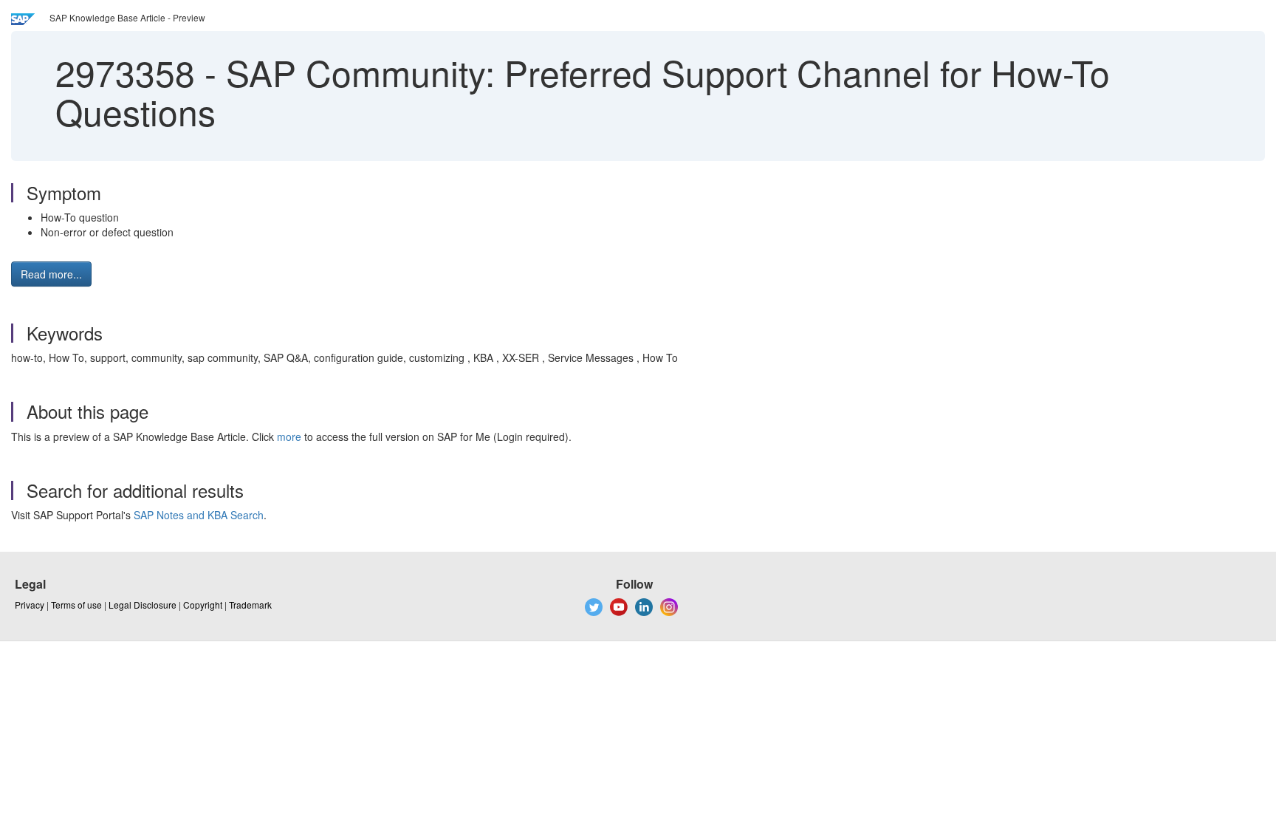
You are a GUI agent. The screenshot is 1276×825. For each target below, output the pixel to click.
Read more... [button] (51, 274)
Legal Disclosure (142, 604)
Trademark (250, 604)
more (289, 436)
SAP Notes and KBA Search (199, 514)
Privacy (29, 604)
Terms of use (76, 604)
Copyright (202, 604)
